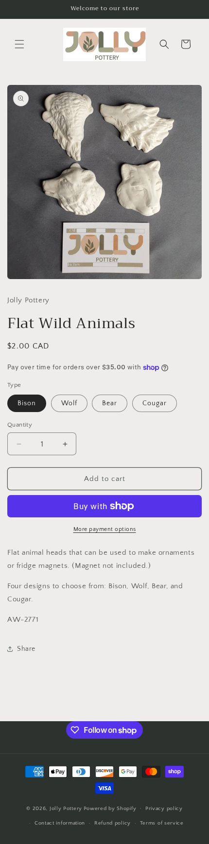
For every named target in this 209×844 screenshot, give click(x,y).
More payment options (104, 529)
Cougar (154, 403)
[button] (19, 44)
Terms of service (162, 823)
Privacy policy (164, 808)
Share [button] (26, 649)
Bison (26, 403)
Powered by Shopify (110, 808)
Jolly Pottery (66, 808)
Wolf (69, 403)
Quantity (19, 424)
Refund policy (112, 823)
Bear (109, 403)
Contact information (60, 823)
